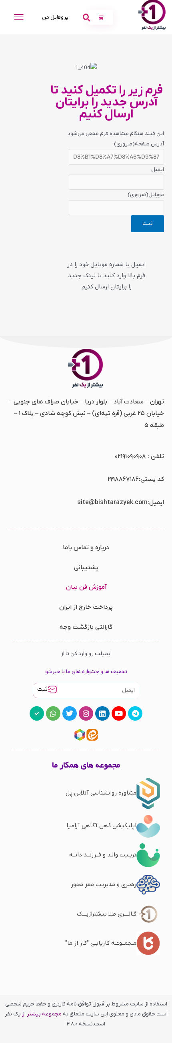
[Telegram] (135, 713)
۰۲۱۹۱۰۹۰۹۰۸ (130, 457)
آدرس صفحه (139, 144)
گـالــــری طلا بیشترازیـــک (106, 914)
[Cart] (100, 17)
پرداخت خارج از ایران (86, 607)
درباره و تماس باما (86, 548)
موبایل (146, 194)
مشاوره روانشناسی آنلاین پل (101, 793)
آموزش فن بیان (86, 587)
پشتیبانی (86, 568)
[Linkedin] (102, 713)
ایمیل (157, 169)
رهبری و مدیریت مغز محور (103, 884)
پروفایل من (55, 17)
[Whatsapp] (53, 713)
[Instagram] (86, 713)
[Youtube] (119, 713)
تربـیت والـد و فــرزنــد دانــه (102, 855)
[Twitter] (69, 713)
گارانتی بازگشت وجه (86, 627)
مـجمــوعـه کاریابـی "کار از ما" (100, 943)
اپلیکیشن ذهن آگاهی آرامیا (101, 826)
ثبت (42, 689)
